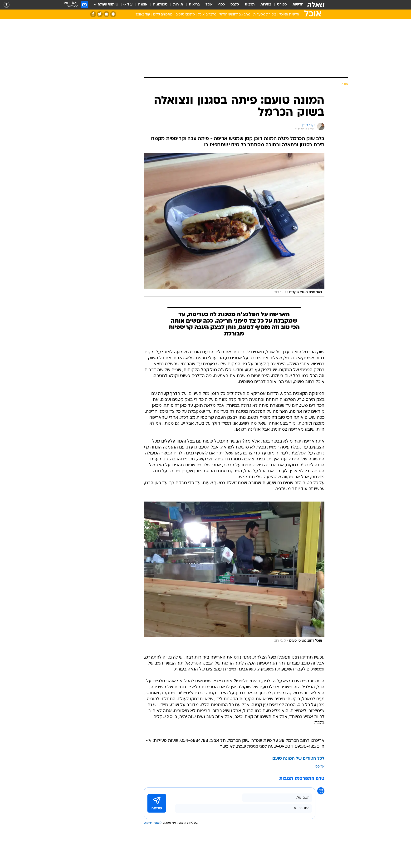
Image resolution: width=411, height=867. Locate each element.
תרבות (250, 4)
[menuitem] (295, 4)
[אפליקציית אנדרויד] (113, 14)
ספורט (282, 4)
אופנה (142, 4)
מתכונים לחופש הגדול (234, 14)
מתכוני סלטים (185, 14)
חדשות (298, 4)
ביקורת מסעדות (264, 14)
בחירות (265, 4)
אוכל (209, 4)
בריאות (194, 4)
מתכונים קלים (162, 14)
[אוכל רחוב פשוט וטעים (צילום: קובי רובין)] (234, 573)
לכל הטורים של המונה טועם (298, 758)
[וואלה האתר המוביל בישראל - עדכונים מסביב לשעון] (315, 4)
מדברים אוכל (207, 14)
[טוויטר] (100, 14)
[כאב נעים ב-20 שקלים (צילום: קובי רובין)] (234, 225)
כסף (221, 4)
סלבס (234, 4)
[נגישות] (7, 5)
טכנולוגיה (160, 4)
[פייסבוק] (93, 14)
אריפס (319, 766)
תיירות (178, 4)
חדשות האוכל (289, 14)
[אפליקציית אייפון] (106, 14)
